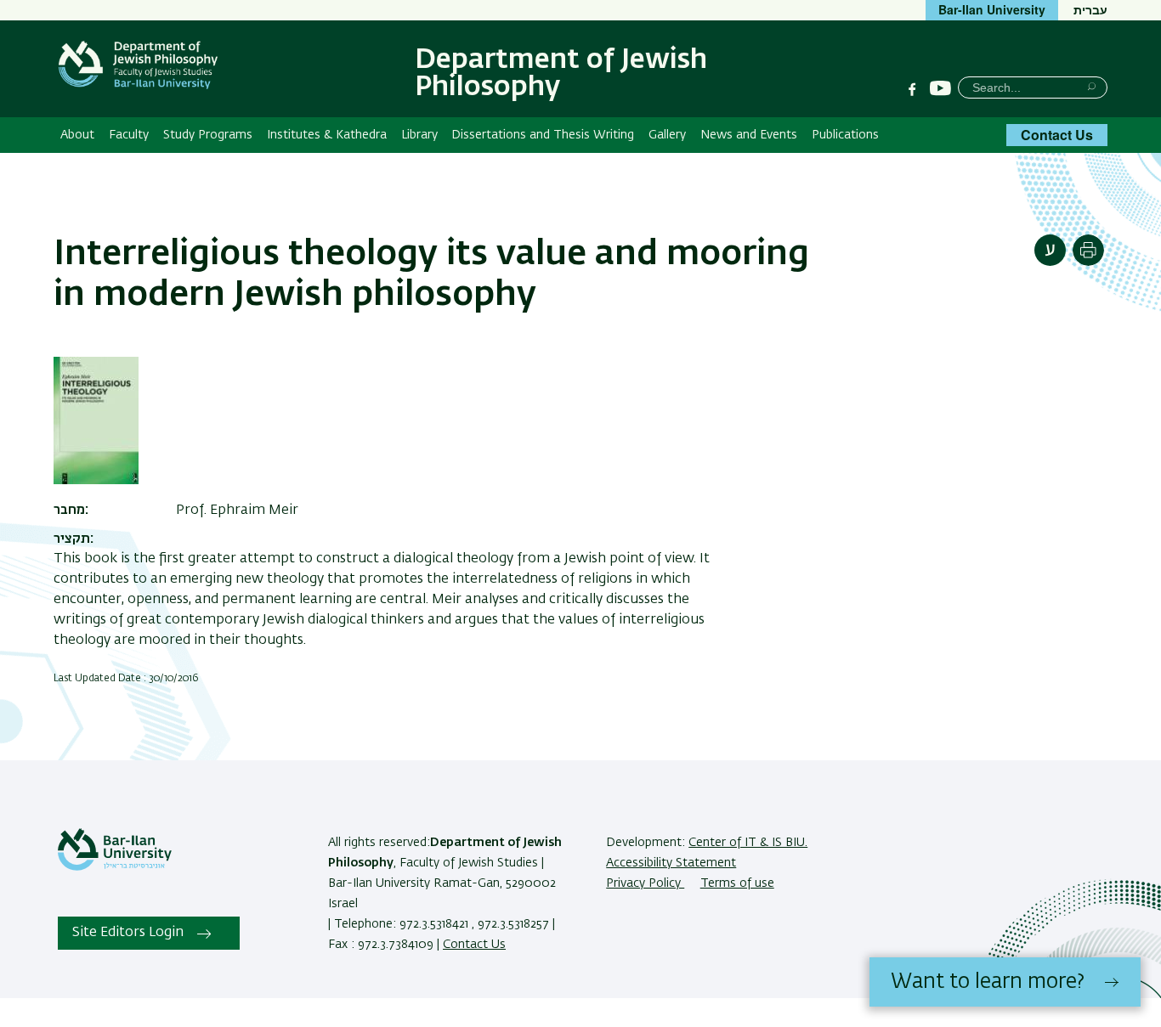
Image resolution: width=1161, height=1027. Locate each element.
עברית (1090, 9)
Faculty (129, 135)
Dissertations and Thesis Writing (542, 135)
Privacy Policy (645, 883)
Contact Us (1057, 134)
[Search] (1091, 86)
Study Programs (207, 135)
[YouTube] (940, 89)
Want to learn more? (988, 982)
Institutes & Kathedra (327, 135)
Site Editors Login (128, 933)
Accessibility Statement (671, 863)
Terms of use (737, 883)
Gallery (667, 135)
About (77, 135)
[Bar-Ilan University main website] (115, 867)
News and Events (748, 135)
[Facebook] (912, 89)
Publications (845, 135)
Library (419, 135)
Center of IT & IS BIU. (747, 843)
